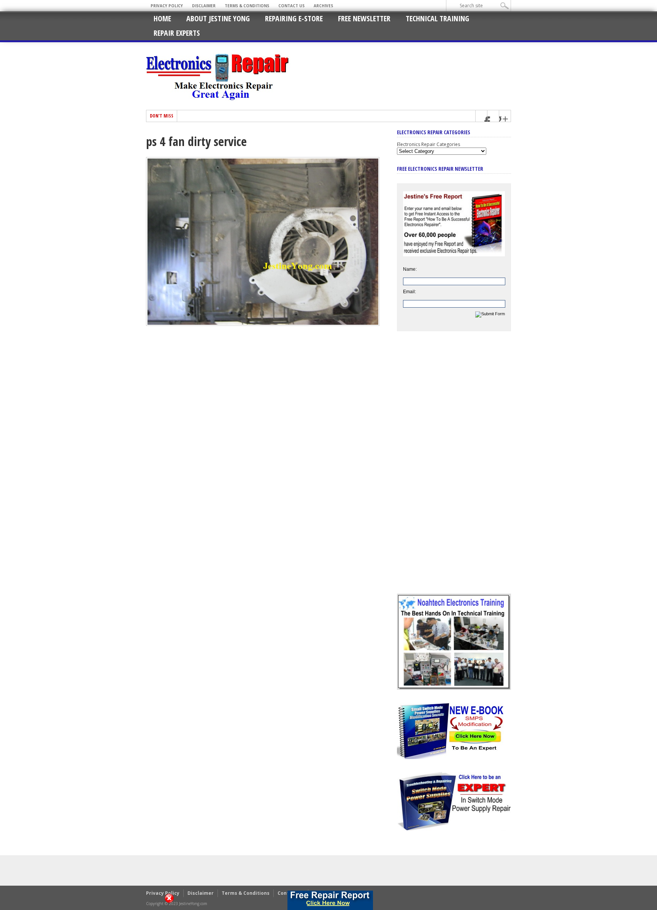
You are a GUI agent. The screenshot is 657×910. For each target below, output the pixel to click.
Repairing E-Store (294, 18)
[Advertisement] (454, 468)
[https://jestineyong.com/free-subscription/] (330, 900)
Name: (410, 269)
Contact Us (291, 5)
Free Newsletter (364, 18)
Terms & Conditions (247, 5)
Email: (409, 291)
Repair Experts (177, 33)
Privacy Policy (167, 5)
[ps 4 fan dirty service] (262, 324)
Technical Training (437, 18)
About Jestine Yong (218, 18)
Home (162, 18)
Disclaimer (204, 5)
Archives (323, 5)
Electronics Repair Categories (428, 144)
